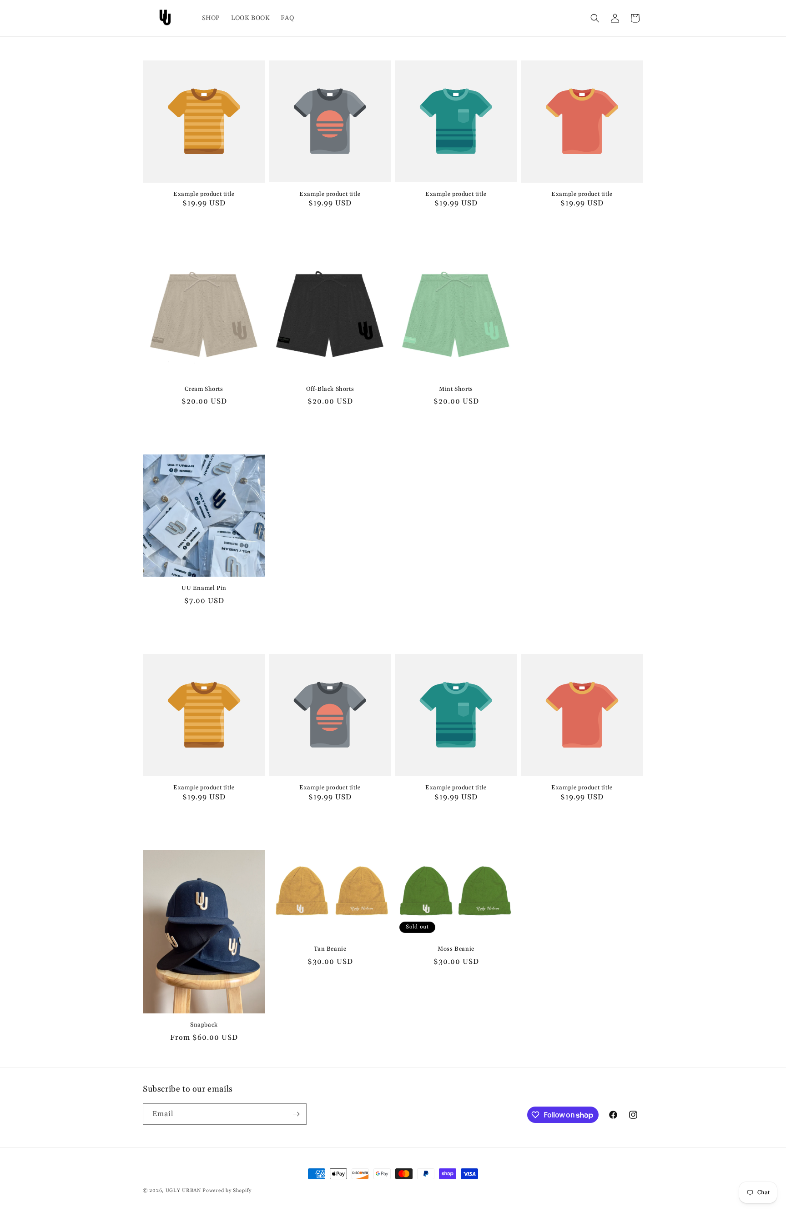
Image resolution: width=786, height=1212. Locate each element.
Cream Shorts (204, 389)
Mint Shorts (456, 389)
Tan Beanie (330, 949)
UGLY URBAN (184, 1190)
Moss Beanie (456, 949)
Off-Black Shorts (330, 389)
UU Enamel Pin (204, 588)
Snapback (204, 1024)
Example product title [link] (204, 194)
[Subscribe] (296, 1114)
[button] (595, 18)
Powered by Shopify (227, 1190)
